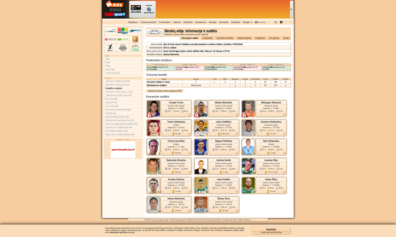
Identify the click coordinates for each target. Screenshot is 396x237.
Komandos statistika (225, 38)
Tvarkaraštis (165, 22)
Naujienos (133, 22)
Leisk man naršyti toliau (271, 231)
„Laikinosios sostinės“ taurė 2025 (118, 95)
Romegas (154, 69)
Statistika (188, 22)
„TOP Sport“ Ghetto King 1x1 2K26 (118, 92)
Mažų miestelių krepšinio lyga (117, 117)
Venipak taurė (110, 113)
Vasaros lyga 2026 (112, 73)
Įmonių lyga (109, 69)
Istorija (286, 38)
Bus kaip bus (212, 69)
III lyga (107, 66)
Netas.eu (247, 220)
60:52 (166, 67)
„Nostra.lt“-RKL (111, 102)
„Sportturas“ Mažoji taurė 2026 (117, 84)
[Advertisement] (123, 179)
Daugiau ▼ (248, 22)
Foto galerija (274, 38)
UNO (267, 69)
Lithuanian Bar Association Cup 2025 (119, 120)
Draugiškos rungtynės (113, 88)
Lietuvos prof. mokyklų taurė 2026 (118, 127)
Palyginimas (260, 38)
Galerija (177, 22)
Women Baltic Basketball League (118, 109)
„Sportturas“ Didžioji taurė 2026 (117, 81)
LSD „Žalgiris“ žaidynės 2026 (116, 131)
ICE (180, 69)
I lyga (107, 58)
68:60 (224, 67)
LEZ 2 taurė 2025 (111, 106)
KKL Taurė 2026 (111, 99)
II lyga (107, 62)
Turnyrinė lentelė (148, 22)
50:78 (255, 67)
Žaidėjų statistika (244, 38)
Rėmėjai (213, 22)
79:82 (197, 67)
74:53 (282, 67)
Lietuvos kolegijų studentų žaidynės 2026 (121, 124)
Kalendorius (200, 22)
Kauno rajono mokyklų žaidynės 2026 (120, 134)
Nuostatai (223, 22)
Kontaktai (235, 22)
